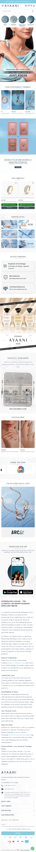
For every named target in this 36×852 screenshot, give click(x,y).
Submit (18, 833)
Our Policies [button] (6, 810)
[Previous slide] (2, 54)
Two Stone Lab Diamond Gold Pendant (18, 113)
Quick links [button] (5, 802)
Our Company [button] (6, 806)
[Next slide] (33, 54)
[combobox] (18, 11)
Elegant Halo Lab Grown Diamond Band (10, 451)
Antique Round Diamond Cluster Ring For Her (26, 202)
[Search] (33, 11)
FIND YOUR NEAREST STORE (18, 409)
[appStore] (26, 594)
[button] (2, 5)
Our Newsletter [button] (7, 815)
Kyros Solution (25, 850)
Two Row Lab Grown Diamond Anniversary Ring (9, 202)
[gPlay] (10, 594)
